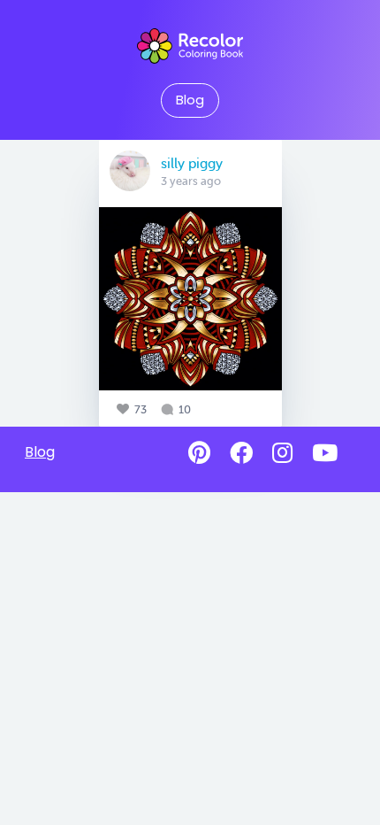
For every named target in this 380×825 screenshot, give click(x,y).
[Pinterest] (199, 453)
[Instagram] (282, 453)
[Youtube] (325, 453)
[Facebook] (241, 453)
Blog (190, 100)
